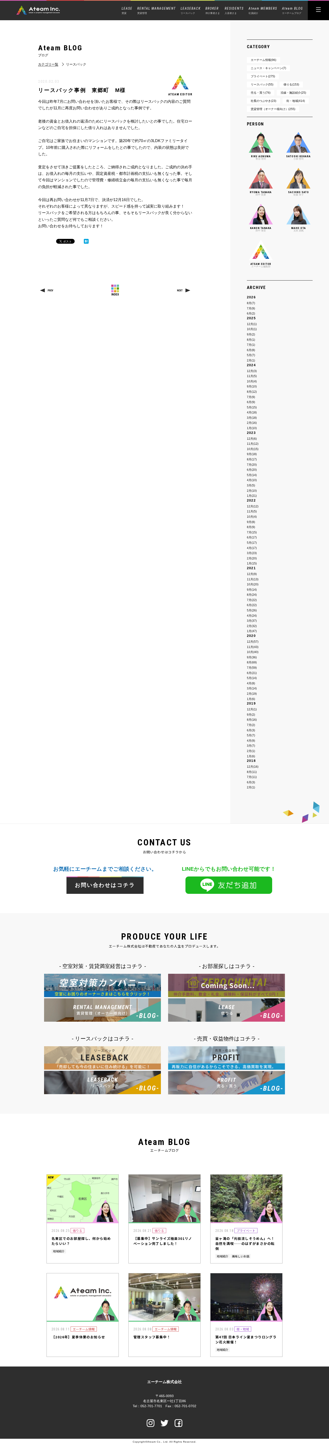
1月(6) (251, 699)
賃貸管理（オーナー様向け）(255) (273, 109)
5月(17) (252, 542)
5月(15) (252, 407)
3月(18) (252, 417)
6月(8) (251, 350)
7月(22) (252, 600)
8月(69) (252, 662)
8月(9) (251, 527)
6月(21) (252, 673)
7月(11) (252, 777)
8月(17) (252, 459)
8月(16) (252, 719)
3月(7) (251, 745)
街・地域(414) (295, 101)
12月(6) (252, 438)
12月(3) (252, 371)
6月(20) (252, 469)
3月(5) (251, 485)
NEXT (180, 290)
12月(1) (252, 324)
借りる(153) (291, 84)
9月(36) (252, 657)
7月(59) (252, 667)
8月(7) (251, 303)
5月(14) (252, 475)
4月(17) (252, 548)
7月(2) (251, 725)
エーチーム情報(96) (263, 60)
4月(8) (251, 683)
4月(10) (252, 480)
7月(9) (251, 308)
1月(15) (252, 563)
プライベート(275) (263, 76)
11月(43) (252, 647)
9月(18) (252, 454)
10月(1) (252, 329)
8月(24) (252, 594)
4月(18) (252, 412)
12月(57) (252, 641)
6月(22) (252, 605)
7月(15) (252, 532)
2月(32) (252, 626)
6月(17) (252, 537)
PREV (50, 290)
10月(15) (252, 449)
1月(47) (252, 631)
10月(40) (252, 652)
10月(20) (252, 584)
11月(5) (252, 376)
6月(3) (251, 730)
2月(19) (252, 693)
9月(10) (252, 386)
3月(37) (252, 620)
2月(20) (252, 558)
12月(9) (252, 574)
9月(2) (251, 334)
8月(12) (252, 391)
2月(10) (252, 490)
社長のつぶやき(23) (263, 101)
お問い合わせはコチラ (105, 885)
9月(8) (251, 522)
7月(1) (251, 345)
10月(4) (252, 381)
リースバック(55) (262, 84)
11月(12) (252, 443)
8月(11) (252, 772)
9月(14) (252, 589)
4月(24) (252, 615)
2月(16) (252, 423)
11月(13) (252, 579)
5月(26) (252, 610)
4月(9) (251, 740)
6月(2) (251, 313)
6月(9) (251, 402)
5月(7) (251, 355)
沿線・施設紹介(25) (293, 92)
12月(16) (252, 766)
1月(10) (252, 428)
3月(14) (252, 688)
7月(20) (252, 464)
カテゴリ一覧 (48, 64)
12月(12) (252, 506)
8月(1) (251, 339)
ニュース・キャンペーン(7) (268, 68)
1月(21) (252, 495)
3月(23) (252, 553)
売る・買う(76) (260, 92)
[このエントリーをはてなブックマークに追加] (86, 241)
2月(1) (251, 360)
